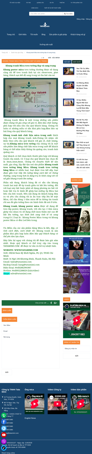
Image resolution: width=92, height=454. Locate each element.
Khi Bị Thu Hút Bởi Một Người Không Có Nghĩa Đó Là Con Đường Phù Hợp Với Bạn (83, 126)
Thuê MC (62, 2)
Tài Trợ (28, 2)
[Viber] (4, 441)
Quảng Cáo (40, 2)
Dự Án (52, 2)
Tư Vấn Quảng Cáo (76, 2)
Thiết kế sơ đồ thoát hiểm (52, 8)
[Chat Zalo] (4, 428)
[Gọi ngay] (4, 415)
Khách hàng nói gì (78, 34)
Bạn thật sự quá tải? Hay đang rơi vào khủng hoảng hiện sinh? (83, 146)
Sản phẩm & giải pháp (58, 34)
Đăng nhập (81, 19)
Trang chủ (11, 34)
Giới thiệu (22, 34)
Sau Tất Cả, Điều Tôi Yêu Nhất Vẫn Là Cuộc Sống (83, 71)
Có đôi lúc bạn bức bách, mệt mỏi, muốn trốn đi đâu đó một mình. (83, 163)
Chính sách (34, 8)
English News (30, 418)
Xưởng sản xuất (46, 44)
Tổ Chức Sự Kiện (15, 2)
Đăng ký (89, 19)
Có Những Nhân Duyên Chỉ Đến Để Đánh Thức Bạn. (83, 87)
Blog (43, 34)
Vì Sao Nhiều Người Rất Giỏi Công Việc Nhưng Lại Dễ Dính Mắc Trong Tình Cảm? (83, 105)
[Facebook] (4, 422)
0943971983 (8, 419)
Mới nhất (77, 62)
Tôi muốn (34, 34)
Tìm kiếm (69, 14)
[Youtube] (4, 435)
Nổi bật (67, 62)
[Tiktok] (4, 448)
